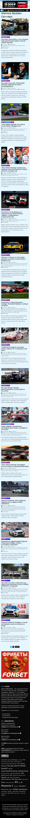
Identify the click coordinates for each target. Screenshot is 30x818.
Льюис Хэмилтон (6, 779)
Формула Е (8, 498)
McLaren (3, 766)
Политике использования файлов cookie (17, 809)
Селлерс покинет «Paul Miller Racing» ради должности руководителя (13, 84)
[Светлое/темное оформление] (2, 10)
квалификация (22, 789)
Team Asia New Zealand (21, 508)
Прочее (8, 37)
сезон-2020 (15, 791)
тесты (3, 795)
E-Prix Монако (5, 547)
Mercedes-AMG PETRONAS (16, 766)
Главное (8, 122)
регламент (10, 791)
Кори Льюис (6, 470)
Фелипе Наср (17, 312)
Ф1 (16, 781)
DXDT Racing (12, 45)
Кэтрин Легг (8, 548)
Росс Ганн (12, 312)
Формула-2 (16, 786)
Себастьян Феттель (10, 782)
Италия (2, 631)
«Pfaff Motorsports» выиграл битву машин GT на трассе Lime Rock (14, 349)
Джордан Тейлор (4, 266)
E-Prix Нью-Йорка (5, 506)
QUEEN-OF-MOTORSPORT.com (17, 10)
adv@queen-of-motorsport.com (10, 727)
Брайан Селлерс (14, 89)
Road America (14, 309)
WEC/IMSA (4, 37)
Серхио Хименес (6, 510)
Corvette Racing (5, 263)
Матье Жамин (21, 354)
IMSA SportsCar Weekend (9, 308)
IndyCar (22, 763)
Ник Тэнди (3, 435)
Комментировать (5, 48)
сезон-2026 (22, 793)
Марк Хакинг (16, 509)
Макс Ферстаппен (16, 779)
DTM (24, 760)
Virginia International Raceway (6, 264)
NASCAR (10, 768)
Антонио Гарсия (15, 264)
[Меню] (27, 10)
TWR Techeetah (16, 590)
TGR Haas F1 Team (5, 773)
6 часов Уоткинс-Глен (6, 45)
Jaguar (10, 506)
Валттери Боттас (22, 775)
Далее (17, 646)
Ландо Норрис (16, 777)
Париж (12, 591)
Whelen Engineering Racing (9, 433)
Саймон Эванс (19, 631)
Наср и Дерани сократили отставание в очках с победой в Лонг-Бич (14, 428)
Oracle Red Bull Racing (9, 771)
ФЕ (10, 510)
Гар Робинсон (9, 311)
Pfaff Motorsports (7, 354)
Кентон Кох (16, 130)
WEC (22, 773)
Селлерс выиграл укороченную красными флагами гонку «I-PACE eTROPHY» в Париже (14, 584)
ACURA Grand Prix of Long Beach (8, 394)
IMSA (16, 45)
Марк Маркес (25, 779)
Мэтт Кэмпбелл (5, 355)
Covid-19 (20, 759)
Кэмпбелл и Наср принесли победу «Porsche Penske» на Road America (14, 304)
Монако (11, 548)
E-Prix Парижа (5, 589)
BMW (3, 174)
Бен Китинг (25, 309)
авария (10, 789)
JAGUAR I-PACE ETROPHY (15, 547)
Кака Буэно (12, 509)
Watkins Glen (19, 45)
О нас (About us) (6, 715)
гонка (13, 130)
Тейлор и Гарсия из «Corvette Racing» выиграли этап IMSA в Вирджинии (13, 259)
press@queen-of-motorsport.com (10, 733)
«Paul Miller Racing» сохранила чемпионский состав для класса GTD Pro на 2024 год (14, 169)
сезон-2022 (4, 793)
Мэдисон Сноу (3, 131)
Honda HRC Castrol (18, 761)
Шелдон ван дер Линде (13, 175)
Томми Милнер (13, 435)
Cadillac (15, 394)
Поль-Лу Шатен (7, 312)
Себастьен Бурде (10, 396)
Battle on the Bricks (6, 219)
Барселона (15, 775)
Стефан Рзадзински (23, 591)
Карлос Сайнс (9, 777)
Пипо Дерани (8, 435)
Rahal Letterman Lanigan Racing (11, 508)
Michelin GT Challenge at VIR (20, 129)
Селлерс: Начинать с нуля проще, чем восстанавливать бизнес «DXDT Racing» (14, 41)
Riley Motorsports (9, 309)
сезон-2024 (7, 175)
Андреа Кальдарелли (20, 469)
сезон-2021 (16, 470)
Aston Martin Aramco (6, 760)
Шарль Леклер (4, 789)
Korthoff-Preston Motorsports (10, 129)
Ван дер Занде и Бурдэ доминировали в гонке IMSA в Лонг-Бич (13, 389)
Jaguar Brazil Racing (15, 506)
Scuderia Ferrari (23, 771)
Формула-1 (7, 785)
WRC (11, 775)
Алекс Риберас (19, 309)
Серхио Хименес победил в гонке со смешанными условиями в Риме (14, 624)
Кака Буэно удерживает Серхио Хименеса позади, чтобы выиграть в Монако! (14, 543)
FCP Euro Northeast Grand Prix (7, 353)
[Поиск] (5, 10)
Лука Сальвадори (12, 631)
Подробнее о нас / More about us (10, 710)
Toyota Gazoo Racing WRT (15, 773)
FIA (12, 761)
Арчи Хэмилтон (21, 590)
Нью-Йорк (21, 509)
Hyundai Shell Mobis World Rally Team (9, 763)
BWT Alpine (15, 760)
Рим (16, 631)
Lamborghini (7, 469)
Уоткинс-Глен (6, 46)
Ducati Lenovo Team (5, 761)
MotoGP (4, 768)
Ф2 (19, 782)
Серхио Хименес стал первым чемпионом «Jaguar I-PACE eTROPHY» (13, 502)
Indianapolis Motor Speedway (19, 219)
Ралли (3, 782)
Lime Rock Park (18, 353)
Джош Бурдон (17, 311)
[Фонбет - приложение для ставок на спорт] (15, 4)
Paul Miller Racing (8, 89)
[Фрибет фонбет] (15, 665)
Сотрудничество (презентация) (10, 717)
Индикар (3, 777)
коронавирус (4, 791)
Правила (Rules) (6, 714)
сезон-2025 (16, 793)
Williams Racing (5, 775)
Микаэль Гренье (21, 130)
